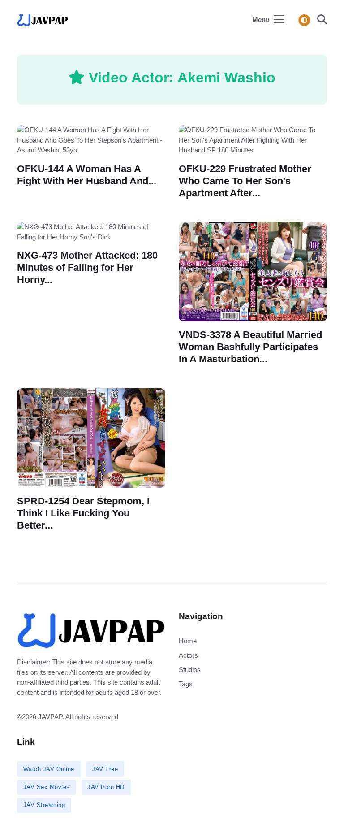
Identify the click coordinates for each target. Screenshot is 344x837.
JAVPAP (50, 716)
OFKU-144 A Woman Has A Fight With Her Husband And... (86, 174)
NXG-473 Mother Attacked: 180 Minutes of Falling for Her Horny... (87, 267)
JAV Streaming (44, 805)
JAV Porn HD (106, 787)
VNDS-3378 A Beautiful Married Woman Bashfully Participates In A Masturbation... (250, 346)
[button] (319, 20)
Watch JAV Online (48, 769)
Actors (188, 655)
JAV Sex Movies (46, 787)
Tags (186, 684)
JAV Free (105, 769)
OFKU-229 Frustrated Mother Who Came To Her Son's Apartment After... (245, 180)
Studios (190, 669)
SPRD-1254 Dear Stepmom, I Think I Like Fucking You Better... (83, 513)
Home (188, 641)
